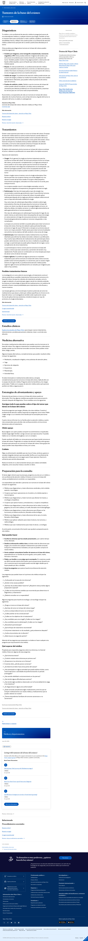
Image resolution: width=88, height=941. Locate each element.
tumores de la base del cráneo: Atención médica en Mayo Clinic (22, 105)
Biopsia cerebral (6, 116)
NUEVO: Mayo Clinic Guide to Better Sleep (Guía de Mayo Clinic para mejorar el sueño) (68, 65)
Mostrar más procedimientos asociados (12, 838)
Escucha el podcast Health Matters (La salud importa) (68, 71)
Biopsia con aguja (6, 119)
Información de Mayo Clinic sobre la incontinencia (68, 76)
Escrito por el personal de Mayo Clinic (12, 704)
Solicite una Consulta (8, 16)
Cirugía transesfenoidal (8, 308)
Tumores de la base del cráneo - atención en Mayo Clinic (16, 113)
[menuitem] (6, 22)
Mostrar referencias (7, 814)
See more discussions (11, 804)
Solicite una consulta (9, 321)
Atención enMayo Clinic (32, 21)
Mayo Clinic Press (63, 60)
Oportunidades (66, 42)
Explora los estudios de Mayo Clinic (13, 330)
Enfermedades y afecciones (10, 7)
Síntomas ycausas (6, 21)
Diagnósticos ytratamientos (14, 21)
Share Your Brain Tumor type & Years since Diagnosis (17, 781)
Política (60, 42)
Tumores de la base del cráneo (21, 12)
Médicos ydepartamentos (23, 21)
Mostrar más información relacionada (12, 123)
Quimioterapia (6, 311)
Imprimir (7, 746)
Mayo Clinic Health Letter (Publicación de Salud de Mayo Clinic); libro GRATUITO (67, 90)
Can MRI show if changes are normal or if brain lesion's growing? (20, 794)
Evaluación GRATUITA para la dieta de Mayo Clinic (68, 85)
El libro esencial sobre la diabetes (67, 80)
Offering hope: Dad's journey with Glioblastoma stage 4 (18, 768)
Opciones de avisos (64, 44)
